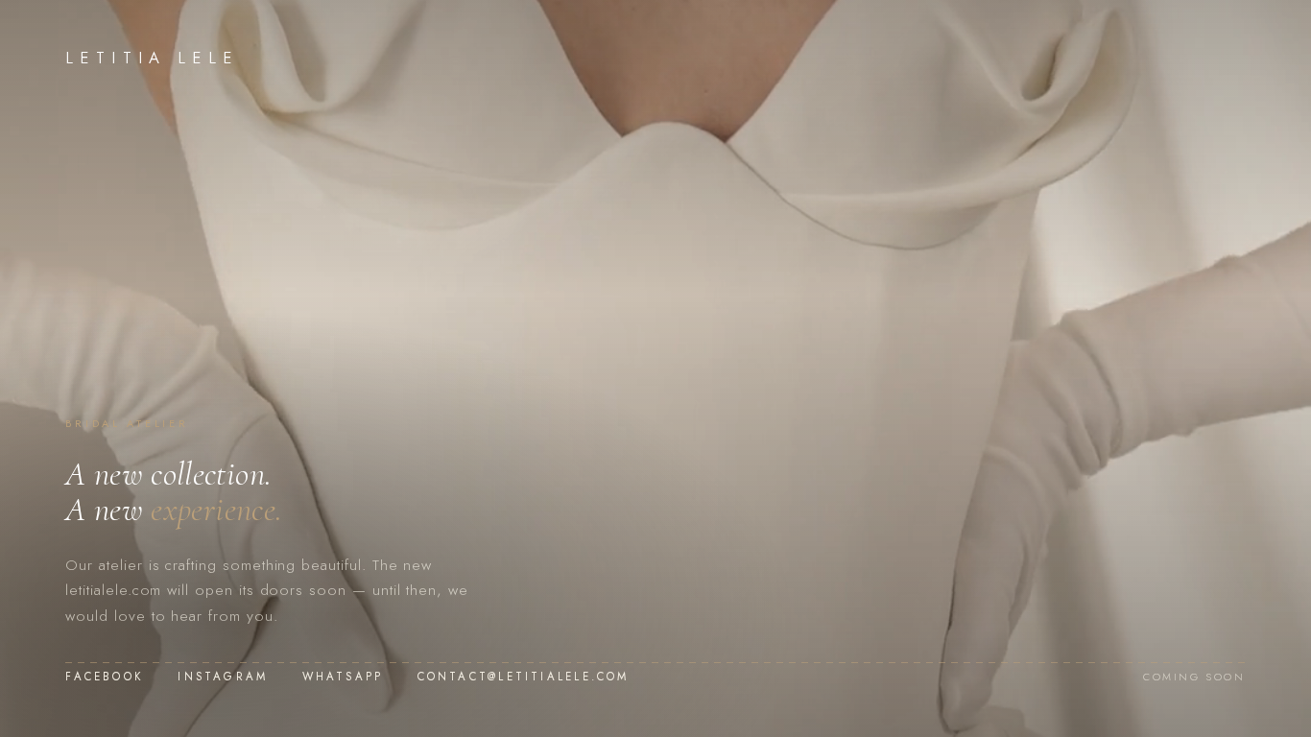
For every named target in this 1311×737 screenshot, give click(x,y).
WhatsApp (343, 676)
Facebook (104, 676)
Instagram (223, 676)
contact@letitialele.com (523, 676)
